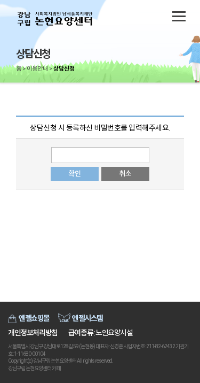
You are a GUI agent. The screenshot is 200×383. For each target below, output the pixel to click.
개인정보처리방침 (33, 332)
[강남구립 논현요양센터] (56, 19)
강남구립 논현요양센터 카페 (34, 368)
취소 (125, 174)
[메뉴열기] (179, 16)
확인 (74, 174)
